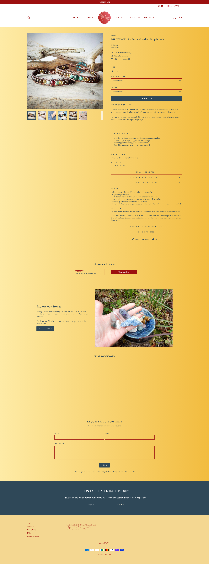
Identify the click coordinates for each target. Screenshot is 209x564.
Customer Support (33, 536)
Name (57, 433)
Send (104, 465)
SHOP (76, 17)
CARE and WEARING (146, 182)
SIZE (113, 67)
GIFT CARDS (149, 17)
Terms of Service (125, 472)
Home (113, 35)
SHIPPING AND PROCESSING (146, 227)
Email (108, 433)
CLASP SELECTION (146, 172)
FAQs (29, 533)
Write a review (123, 272)
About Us (30, 526)
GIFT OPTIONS (146, 232)
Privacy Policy (112, 472)
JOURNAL (120, 17)
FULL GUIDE (45, 329)
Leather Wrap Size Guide (146, 177)
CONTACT (88, 17)
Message (59, 444)
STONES (134, 17)
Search (29, 523)
